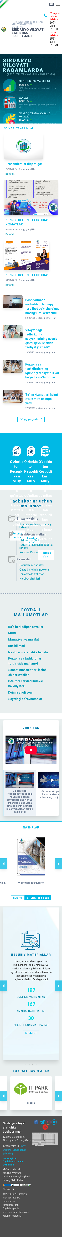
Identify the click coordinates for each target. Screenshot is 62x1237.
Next (58, 860)
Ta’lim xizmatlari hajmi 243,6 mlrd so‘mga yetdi (41, 399)
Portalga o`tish (46, 555)
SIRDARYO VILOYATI (28, 30)
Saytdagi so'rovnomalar (25, 698)
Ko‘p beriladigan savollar (25, 626)
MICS (12, 633)
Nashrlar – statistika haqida (28, 652)
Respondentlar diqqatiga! (24, 164)
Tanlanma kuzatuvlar (31, 574)
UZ (52, 4)
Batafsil (17, 897)
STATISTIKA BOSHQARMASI (22, 34)
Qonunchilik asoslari (31, 565)
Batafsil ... (11, 173)
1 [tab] (26, 1064)
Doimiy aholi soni (20, 692)
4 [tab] (37, 1064)
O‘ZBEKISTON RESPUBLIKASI (27, 22)
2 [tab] (30, 1064)
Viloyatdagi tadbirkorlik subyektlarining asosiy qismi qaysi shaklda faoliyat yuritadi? (41, 338)
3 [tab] (33, 1064)
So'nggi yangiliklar (27, 169)
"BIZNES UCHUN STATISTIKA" (27, 275)
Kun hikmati (16, 646)
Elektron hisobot (29, 540)
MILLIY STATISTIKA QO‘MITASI (22, 25)
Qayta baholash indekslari (34, 569)
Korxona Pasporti (29, 552)
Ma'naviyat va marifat (23, 639)
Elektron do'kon (40, 897)
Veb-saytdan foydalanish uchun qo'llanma (13, 1161)
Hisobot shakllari (29, 578)
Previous (3, 860)
